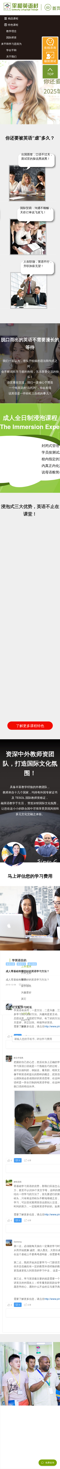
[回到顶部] (50, 71)
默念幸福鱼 (18, 1057)
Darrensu (18, 1241)
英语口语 (10, 964)
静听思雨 (17, 1181)
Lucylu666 (18, 1005)
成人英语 (32, 964)
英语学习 (21, 964)
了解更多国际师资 (30, 885)
